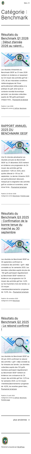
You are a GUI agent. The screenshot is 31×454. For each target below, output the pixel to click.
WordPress (20, 447)
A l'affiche (16, 108)
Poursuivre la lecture (20, 100)
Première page (24, 196)
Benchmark (23, 108)
